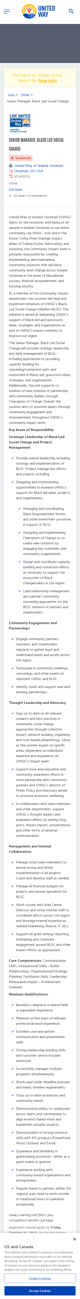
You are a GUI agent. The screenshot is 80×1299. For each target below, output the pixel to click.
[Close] (75, 1239)
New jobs (47, 80)
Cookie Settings (40, 1278)
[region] (40, 1266)
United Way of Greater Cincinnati (38, 165)
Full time (15, 189)
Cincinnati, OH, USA (28, 170)
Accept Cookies (40, 1290)
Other (25, 94)
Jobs (11, 94)
